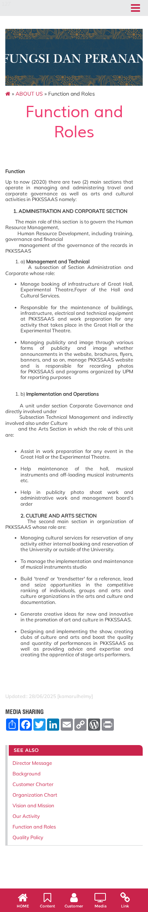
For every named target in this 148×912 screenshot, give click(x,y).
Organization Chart (35, 795)
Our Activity (26, 816)
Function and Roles (34, 827)
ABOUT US (29, 93)
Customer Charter (33, 784)
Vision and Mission (33, 805)
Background (27, 773)
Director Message (32, 763)
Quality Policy (28, 837)
